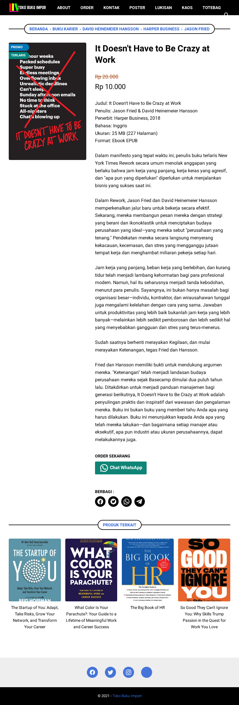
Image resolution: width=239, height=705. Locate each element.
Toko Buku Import (127, 696)
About (64, 7)
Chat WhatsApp (125, 467)
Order (87, 7)
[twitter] (113, 501)
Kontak (111, 7)
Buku (19, 22)
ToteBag (212, 7)
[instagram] (128, 672)
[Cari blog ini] (226, 15)
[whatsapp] (126, 501)
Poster (137, 7)
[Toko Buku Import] (27, 7)
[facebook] (100, 501)
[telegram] (139, 501)
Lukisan (163, 7)
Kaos (187, 7)
